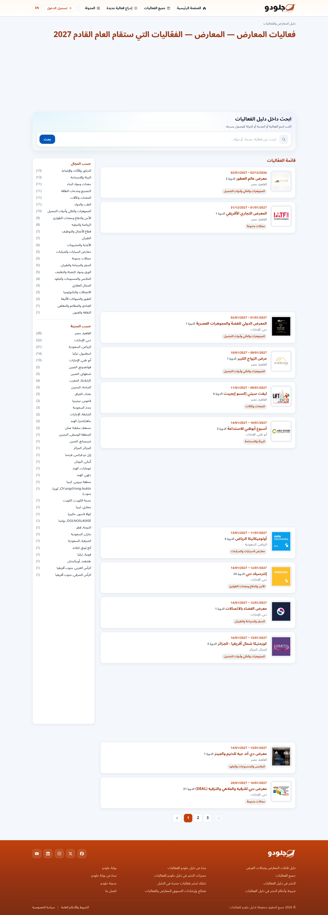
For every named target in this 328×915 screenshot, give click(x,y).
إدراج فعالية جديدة (119, 8)
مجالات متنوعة (63, 258)
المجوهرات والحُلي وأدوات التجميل (63, 211)
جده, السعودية (63, 407)
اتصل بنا (110, 891)
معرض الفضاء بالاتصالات (246, 608)
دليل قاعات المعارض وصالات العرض (271, 868)
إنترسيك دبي (256, 574)
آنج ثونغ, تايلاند (63, 547)
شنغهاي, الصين (63, 373)
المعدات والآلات (63, 197)
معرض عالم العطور (251, 178)
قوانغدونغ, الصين (63, 367)
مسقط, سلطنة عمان (63, 427)
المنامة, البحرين (63, 387)
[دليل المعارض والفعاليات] (274, 8)
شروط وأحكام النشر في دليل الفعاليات (270, 891)
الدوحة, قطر (63, 527)
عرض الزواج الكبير (252, 358)
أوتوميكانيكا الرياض (251, 539)
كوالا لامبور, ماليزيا (63, 514)
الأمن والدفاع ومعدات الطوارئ (63, 218)
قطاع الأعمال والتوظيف (63, 231)
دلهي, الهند (63, 475)
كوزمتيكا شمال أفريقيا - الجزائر (242, 644)
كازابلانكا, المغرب (63, 380)
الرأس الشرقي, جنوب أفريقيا (63, 574)
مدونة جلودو (108, 883)
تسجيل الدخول (57, 8)
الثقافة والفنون (63, 312)
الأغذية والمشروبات (63, 245)
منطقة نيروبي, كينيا (63, 482)
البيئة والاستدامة (63, 177)
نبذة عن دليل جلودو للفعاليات (187, 868)
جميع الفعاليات (154, 8)
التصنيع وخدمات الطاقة (63, 191)
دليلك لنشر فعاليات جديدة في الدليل (182, 883)
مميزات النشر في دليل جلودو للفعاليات (180, 875)
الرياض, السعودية (63, 346)
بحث (47, 139)
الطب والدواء (63, 204)
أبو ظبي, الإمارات (63, 360)
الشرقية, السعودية (63, 540)
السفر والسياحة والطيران (63, 265)
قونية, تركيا (63, 554)
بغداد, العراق (63, 394)
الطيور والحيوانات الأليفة (63, 298)
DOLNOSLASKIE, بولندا (63, 520)
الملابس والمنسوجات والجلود (63, 278)
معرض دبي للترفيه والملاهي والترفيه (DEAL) (231, 789)
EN (37, 8)
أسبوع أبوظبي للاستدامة (247, 428)
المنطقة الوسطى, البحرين (63, 434)
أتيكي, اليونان (63, 461)
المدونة (90, 8)
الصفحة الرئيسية (189, 8)
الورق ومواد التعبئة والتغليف (63, 272)
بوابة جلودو (109, 868)
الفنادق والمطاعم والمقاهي (63, 305)
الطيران (63, 238)
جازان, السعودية (63, 534)
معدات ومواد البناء (63, 184)
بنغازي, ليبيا (63, 507)
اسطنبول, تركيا (63, 353)
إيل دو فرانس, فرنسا (63, 455)
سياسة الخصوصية (43, 907)
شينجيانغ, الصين (63, 441)
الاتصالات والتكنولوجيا (63, 292)
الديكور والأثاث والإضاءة (63, 170)
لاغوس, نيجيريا (63, 400)
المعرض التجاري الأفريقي (246, 213)
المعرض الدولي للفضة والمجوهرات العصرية (231, 323)
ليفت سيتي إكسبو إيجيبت (245, 393)
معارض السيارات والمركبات (63, 251)
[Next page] (177, 818)
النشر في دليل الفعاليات (280, 883)
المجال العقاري (63, 285)
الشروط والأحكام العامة (75, 907)
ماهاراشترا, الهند (63, 421)
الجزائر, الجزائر (63, 448)
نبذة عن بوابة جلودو (103, 875)
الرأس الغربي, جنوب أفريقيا (63, 567)
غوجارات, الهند (63, 468)
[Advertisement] (164, 75)
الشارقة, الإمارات (63, 414)
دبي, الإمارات (63, 340)
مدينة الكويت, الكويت (63, 500)
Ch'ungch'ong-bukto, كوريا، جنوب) (63, 491)
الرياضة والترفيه (63, 224)
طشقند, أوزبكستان (63, 561)
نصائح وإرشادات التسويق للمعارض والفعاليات (175, 891)
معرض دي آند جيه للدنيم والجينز (240, 754)
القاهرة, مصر (63, 333)
